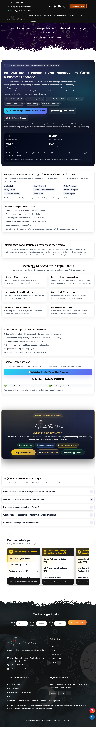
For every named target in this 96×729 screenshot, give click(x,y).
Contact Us (32, 21)
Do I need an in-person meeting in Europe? (47, 507)
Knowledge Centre (54, 701)
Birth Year (51, 623)
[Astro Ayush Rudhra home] (16, 18)
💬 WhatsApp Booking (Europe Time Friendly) (48, 372)
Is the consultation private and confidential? (47, 522)
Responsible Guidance (38, 701)
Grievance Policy (15, 697)
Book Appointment (78, 6)
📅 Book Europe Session (16, 118)
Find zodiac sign (77, 622)
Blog (80, 15)
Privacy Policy (14, 688)
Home (31, 15)
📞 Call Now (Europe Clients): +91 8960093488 (25, 111)
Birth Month (32, 623)
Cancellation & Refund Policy (20, 693)
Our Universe (61, 15)
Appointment (56, 658)
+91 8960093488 (16, 3)
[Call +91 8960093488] (92, 717)
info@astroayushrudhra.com (20, 7)
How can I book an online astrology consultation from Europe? (47, 491)
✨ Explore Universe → (23, 452)
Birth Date (13, 623)
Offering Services (49, 15)
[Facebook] (50, 6)
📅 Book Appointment (48, 452)
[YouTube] (59, 6)
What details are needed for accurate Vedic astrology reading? (47, 515)
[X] (64, 6)
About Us (38, 15)
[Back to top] (48, 728)
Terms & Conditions (16, 684)
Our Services (73, 15)
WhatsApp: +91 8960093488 (20, 11)
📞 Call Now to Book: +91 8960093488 (48, 379)
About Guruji (12, 701)
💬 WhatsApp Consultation (62, 111)
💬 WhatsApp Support (72, 452)
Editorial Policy (23, 701)
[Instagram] (55, 6)
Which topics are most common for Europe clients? (47, 499)
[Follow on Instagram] (92, 710)
